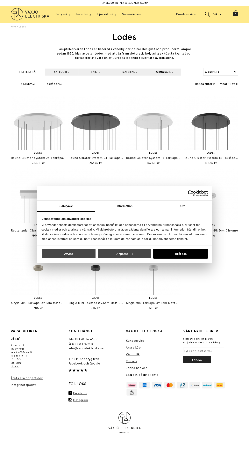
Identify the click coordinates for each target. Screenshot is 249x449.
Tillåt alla (180, 253)
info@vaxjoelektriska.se (86, 348)
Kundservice (186, 14)
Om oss (131, 361)
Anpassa (122, 253)
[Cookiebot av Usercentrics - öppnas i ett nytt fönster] (191, 193)
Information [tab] (124, 206)
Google (95, 363)
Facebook (75, 363)
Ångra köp (133, 347)
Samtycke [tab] (66, 206)
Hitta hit (15, 366)
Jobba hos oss (136, 368)
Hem (13, 26)
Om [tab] (182, 206)
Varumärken (131, 14)
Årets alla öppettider (27, 378)
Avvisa (68, 253)
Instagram (80, 400)
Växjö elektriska (144, 331)
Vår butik (132, 354)
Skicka (197, 359)
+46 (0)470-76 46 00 (21, 352)
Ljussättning (107, 14)
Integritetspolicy (23, 385)
